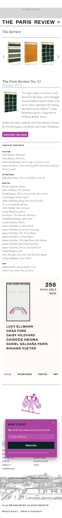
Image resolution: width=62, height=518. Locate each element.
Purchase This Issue (15, 134)
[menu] (58, 22)
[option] (14, 53)
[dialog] (31, 440)
